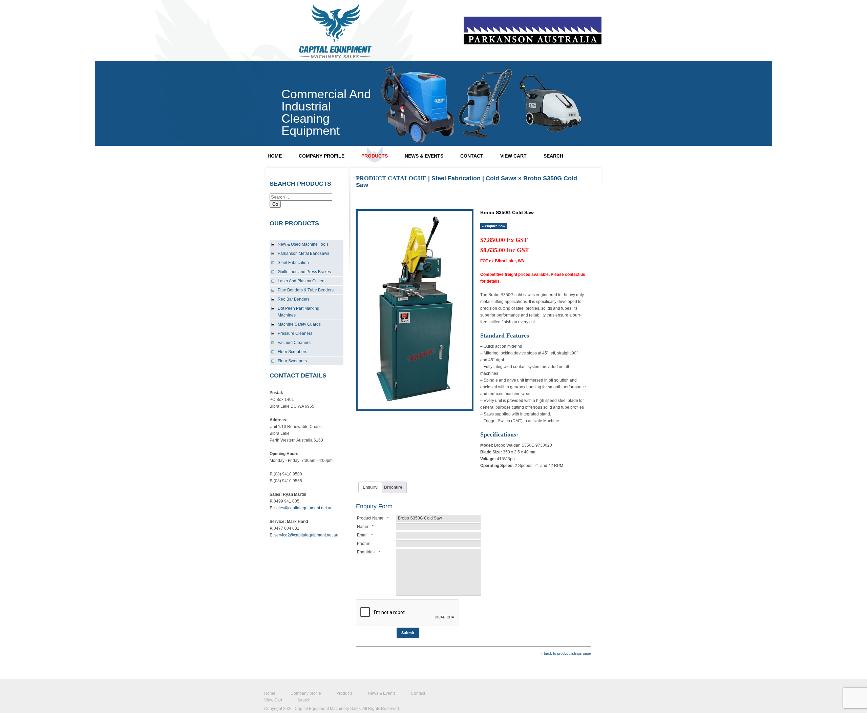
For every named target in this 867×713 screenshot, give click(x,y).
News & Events (424, 156)
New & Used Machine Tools (303, 244)
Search (553, 156)
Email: (365, 535)
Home (275, 156)
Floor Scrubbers (292, 351)
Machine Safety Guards (299, 324)
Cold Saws (501, 178)
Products (374, 156)
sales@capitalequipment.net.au (303, 508)
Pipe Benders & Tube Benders (306, 290)
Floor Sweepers (292, 361)
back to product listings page (567, 653)
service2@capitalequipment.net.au (306, 535)
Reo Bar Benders (294, 299)
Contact (471, 156)
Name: (365, 526)
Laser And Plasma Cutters (301, 281)
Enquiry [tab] (370, 487)
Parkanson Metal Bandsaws (303, 253)
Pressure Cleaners (295, 333)
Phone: (363, 543)
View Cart (513, 156)
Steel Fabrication (293, 262)
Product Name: (373, 518)
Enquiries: (368, 552)
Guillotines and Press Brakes (304, 271)
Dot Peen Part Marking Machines (298, 312)
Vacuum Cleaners (294, 342)
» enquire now (493, 226)
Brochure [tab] (393, 487)
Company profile (321, 156)
